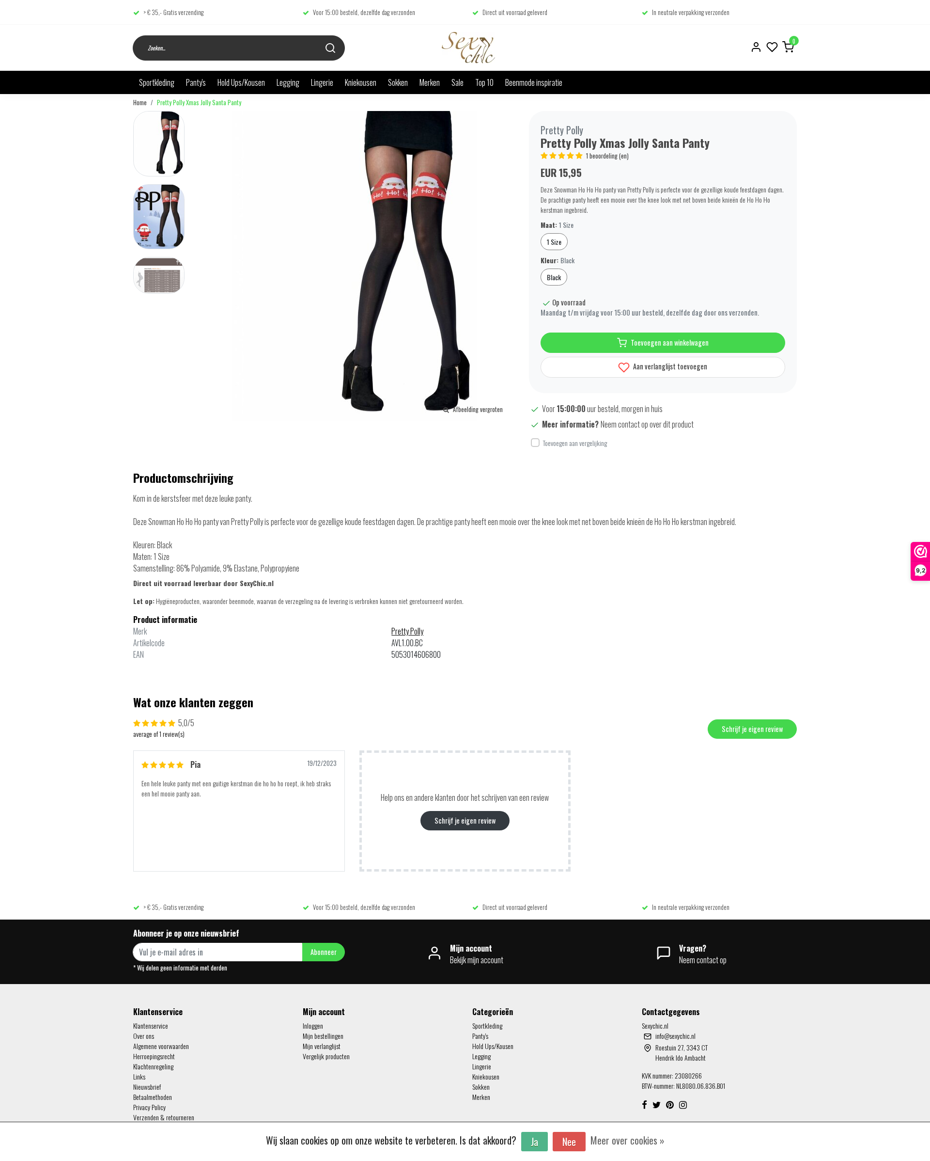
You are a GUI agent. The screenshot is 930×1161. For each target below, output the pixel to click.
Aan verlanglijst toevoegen (669, 366)
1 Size (554, 242)
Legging (288, 82)
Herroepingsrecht (154, 1056)
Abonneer (323, 952)
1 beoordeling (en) (607, 155)
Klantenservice (150, 1025)
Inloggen (313, 1025)
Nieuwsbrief (147, 1086)
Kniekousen (360, 82)
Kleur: (557, 260)
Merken (429, 82)
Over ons (143, 1036)
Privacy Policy (149, 1107)
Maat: (557, 225)
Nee (569, 1141)
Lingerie (322, 82)
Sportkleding (156, 82)
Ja (534, 1141)
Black (554, 277)
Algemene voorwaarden (161, 1046)
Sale (457, 82)
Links (139, 1076)
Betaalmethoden (152, 1097)
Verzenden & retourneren (163, 1117)
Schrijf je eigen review (752, 729)
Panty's (196, 82)
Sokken (398, 82)
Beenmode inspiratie (533, 82)
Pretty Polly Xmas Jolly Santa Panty (199, 102)
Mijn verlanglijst (322, 1046)
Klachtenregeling (153, 1066)
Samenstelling (153, 568)
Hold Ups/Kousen (241, 82)
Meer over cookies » (627, 1140)
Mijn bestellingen (323, 1036)
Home (140, 102)
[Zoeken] (330, 47)
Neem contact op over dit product (647, 424)
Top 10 (484, 82)
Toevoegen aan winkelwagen (670, 342)
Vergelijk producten (326, 1056)
